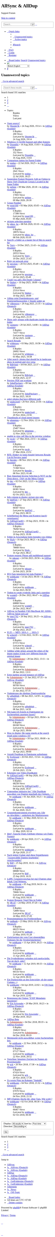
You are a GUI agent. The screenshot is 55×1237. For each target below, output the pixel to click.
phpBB (16, 1207)
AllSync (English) (15, 680)
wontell (13, 595)
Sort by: (28, 1123)
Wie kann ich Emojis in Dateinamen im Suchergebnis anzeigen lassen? (25, 713)
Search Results (14, 340)
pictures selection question (19, 221)
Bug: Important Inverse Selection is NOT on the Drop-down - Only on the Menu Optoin (29, 477)
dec (11, 481)
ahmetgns (14, 420)
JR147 (13, 902)
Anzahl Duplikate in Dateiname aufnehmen (27, 754)
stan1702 (14, 616)
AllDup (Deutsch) (15, 523)
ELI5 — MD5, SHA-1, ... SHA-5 (23, 632)
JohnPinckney (16, 383)
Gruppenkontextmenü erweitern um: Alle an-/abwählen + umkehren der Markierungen (27, 814)
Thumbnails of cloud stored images (23, 417)
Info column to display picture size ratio (25, 497)
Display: (8, 1123)
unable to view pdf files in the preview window (29, 436)
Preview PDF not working (19, 380)
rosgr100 (14, 205)
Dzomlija (14, 144)
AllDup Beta (13, 1019)
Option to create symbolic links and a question (28, 592)
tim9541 (14, 500)
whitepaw (14, 343)
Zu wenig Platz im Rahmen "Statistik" (24, 1080)
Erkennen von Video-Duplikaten (22, 773)
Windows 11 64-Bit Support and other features (28, 142)
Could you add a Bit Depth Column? (24, 280)
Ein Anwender (16, 1003)
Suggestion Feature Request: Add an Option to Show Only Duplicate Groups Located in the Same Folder (28, 182)
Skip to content (8, 18)
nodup (13, 163)
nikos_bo (14, 224)
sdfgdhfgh (14, 696)
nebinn (13, 187)
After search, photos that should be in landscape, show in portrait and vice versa (29, 360)
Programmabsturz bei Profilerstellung (24, 918)
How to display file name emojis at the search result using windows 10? (28, 734)
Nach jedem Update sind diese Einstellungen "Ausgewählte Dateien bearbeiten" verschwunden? (27, 858)
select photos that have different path (24, 399)
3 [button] (7, 102)
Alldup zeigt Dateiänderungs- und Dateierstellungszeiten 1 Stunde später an (26, 299)
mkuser (15, 558)
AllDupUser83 (17, 521)
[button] (8, 105)
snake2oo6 (15, 401)
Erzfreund (14, 757)
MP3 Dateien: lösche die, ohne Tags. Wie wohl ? (29, 1099)
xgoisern (14, 325)
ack (11, 1064)
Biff (12, 863)
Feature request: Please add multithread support (29, 555)
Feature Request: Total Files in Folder (24, 900)
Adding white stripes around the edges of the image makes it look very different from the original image (27, 653)
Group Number (14, 203)
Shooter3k (15, 126)
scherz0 (13, 635)
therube (13, 460)
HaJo (12, 539)
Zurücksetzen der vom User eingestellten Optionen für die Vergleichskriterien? (26, 938)
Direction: (8, 1126)
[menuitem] (22, 36)
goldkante (14, 576)
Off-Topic (49, 985)
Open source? (13, 123)
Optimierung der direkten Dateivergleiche (26, 693)
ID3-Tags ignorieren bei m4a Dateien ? (25, 574)
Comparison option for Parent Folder (24, 160)
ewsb (12, 439)
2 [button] (7, 100)
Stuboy (13, 282)
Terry (12, 245)
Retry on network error (17, 261)
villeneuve (15, 303)
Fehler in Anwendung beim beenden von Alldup (29, 537)
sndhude (14, 921)
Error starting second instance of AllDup (25, 675)
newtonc (14, 264)
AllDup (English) (15, 386)
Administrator (18, 659)
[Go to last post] (36, 136)
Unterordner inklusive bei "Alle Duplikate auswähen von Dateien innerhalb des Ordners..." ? (30, 792)
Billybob (14, 364)
